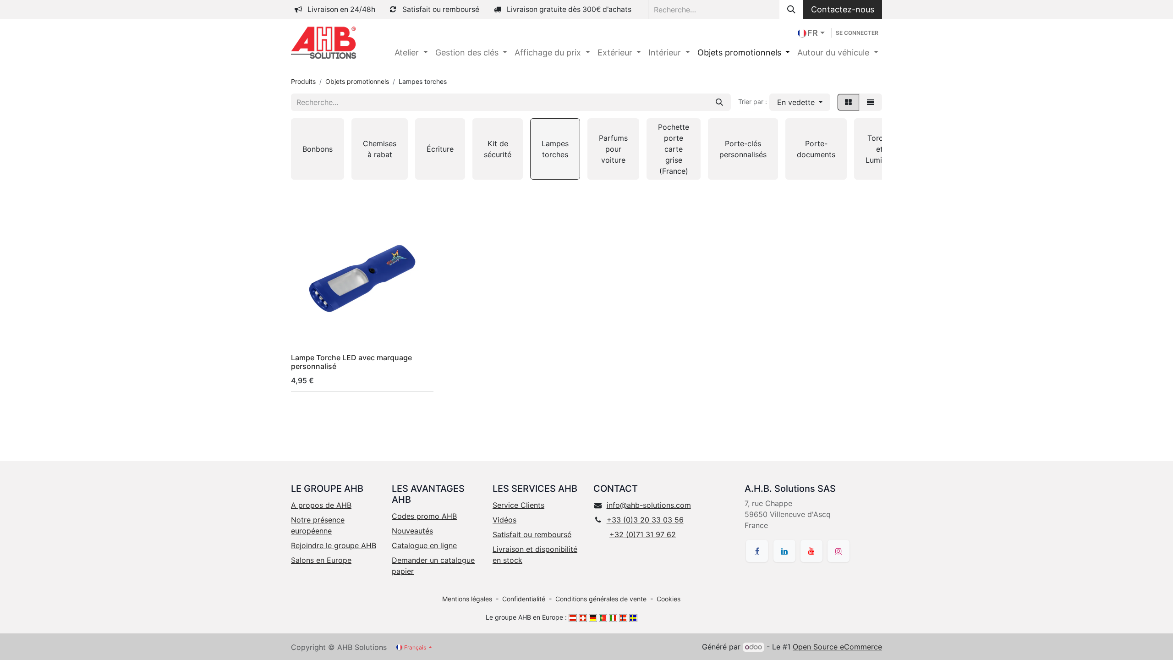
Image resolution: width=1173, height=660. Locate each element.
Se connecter (857, 32)
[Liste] (870, 102)
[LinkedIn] (784, 551)
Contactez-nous (842, 9)
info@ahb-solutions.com (649, 505)
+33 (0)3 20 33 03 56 (645, 519)
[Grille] (848, 102)
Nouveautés (412, 530)
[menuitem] (411, 52)
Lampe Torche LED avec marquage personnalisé (351, 362)
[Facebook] (757, 551)
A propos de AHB (321, 505)
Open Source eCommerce (837, 646)
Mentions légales (467, 599)
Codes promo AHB (424, 516)
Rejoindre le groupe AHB (333, 545)
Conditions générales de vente (601, 599)
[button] (799, 102)
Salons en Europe (321, 560)
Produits (303, 81)
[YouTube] (811, 551)
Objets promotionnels (357, 81)
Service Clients (518, 505)
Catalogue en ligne (424, 545)
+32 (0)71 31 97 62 (642, 534)
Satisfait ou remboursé (532, 534)
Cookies (668, 599)
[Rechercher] (791, 9)
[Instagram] (839, 551)
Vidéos (504, 519)
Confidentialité (523, 599)
